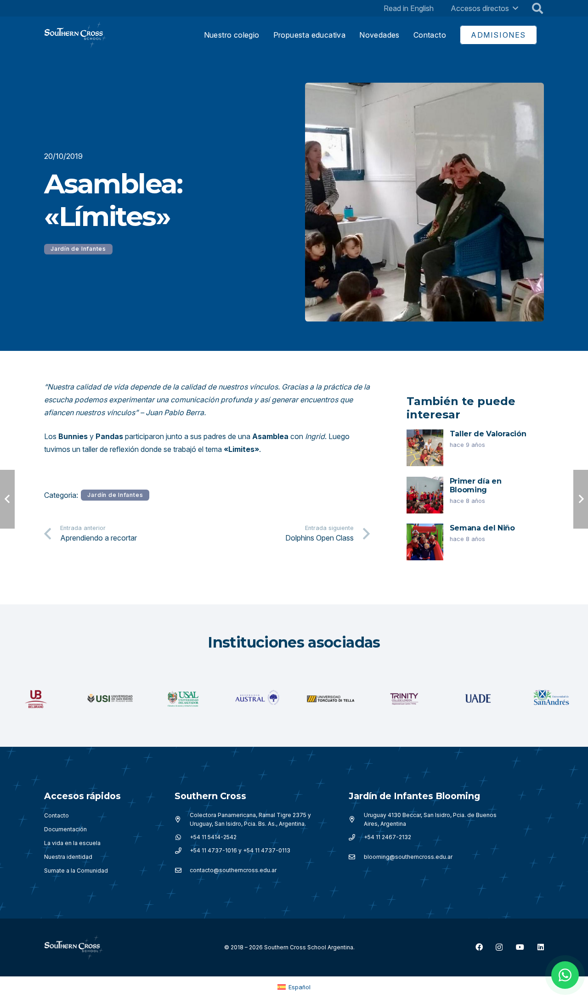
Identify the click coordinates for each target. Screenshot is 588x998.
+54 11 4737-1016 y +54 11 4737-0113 (240, 850)
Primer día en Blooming (476, 485)
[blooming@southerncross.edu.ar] (356, 857)
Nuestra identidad (68, 856)
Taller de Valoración (488, 433)
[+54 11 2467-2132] (356, 837)
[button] (515, 8)
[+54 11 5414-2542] (182, 837)
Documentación (65, 829)
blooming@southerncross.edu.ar (408, 856)
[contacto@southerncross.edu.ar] (182, 870)
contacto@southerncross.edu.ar (233, 870)
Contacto (56, 815)
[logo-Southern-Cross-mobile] (75, 35)
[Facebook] (479, 947)
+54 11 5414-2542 (213, 837)
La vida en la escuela (72, 843)
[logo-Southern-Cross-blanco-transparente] (74, 947)
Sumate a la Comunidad (76, 870)
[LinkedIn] (540, 947)
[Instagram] (499, 947)
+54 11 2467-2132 (387, 837)
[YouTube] (520, 947)
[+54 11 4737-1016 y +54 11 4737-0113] (182, 850)
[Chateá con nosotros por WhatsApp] (565, 975)
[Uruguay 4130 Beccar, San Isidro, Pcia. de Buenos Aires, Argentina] (356, 819)
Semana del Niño (482, 528)
